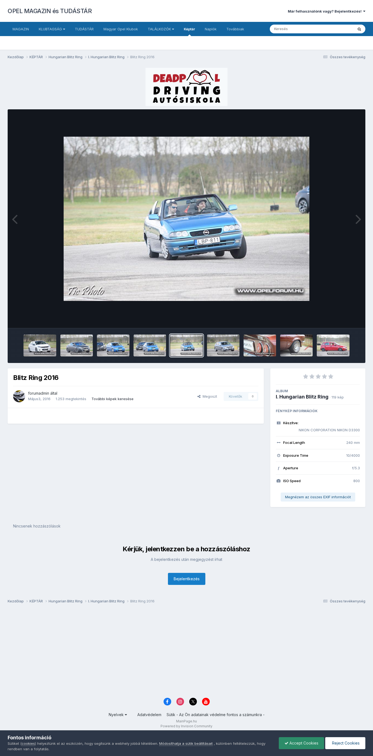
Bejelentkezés (187, 578)
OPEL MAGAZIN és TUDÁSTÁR (50, 10)
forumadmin (38, 393)
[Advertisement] (171, 652)
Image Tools (343, 318)
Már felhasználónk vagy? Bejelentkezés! (325, 11)
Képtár (189, 29)
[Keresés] (359, 29)
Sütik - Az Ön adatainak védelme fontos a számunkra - (216, 714)
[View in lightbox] (186, 219)
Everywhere (336, 29)
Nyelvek (117, 714)
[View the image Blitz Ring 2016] (39, 345)
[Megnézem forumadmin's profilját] (19, 396)
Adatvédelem (149, 714)
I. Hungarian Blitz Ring (302, 397)
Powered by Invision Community (186, 726)
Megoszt (208, 396)
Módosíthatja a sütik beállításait (186, 743)
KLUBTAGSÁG (51, 29)
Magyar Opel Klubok (120, 29)
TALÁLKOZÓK (160, 29)
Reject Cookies (345, 743)
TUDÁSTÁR (84, 29)
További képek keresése (112, 399)
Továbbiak (235, 29)
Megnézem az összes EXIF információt (318, 497)
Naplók (211, 29)
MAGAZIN (21, 29)
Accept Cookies (303, 743)
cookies (28, 743)
